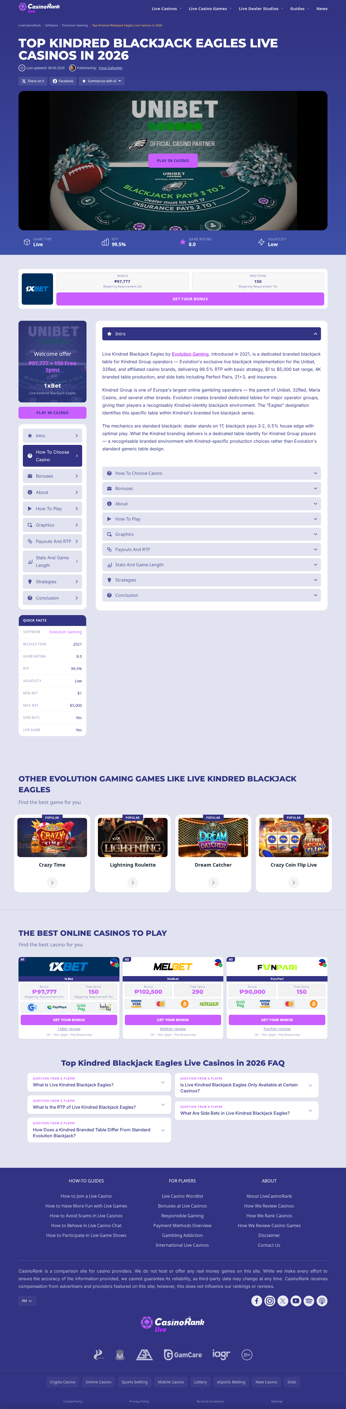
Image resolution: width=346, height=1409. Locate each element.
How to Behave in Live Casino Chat (86, 1225)
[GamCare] (183, 1354)
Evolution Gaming (66, 631)
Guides (297, 8)
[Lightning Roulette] (133, 854)
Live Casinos (164, 8)
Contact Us (269, 1245)
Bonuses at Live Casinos (182, 1206)
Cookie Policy (72, 1401)
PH (24, 1300)
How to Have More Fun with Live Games (86, 1206)
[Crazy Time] (52, 854)
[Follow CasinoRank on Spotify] (309, 1300)
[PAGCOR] (99, 1354)
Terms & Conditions (210, 1401)
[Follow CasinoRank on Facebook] (256, 1300)
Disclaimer (269, 1235)
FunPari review (277, 1028)
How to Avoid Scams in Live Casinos (86, 1216)
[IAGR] (222, 1354)
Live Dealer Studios (258, 8)
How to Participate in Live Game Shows (86, 1235)
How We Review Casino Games (269, 1225)
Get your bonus (190, 298)
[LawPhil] (120, 1354)
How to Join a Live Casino (86, 1196)
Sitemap (277, 1401)
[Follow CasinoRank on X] (282, 1300)
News (322, 8)
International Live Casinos (182, 1245)
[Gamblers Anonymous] (144, 1354)
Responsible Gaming (182, 1216)
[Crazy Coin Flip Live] (294, 854)
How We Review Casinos (269, 1206)
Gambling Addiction (182, 1235)
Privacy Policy (139, 1401)
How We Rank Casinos (269, 1216)
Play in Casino (173, 160)
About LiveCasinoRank (269, 1196)
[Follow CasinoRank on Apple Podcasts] (322, 1300)
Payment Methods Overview (182, 1225)
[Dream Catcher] (213, 854)
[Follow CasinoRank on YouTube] (296, 1300)
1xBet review (69, 1028)
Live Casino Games (208, 8)
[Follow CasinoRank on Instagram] (269, 1300)
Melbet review (173, 1028)
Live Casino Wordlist (182, 1196)
